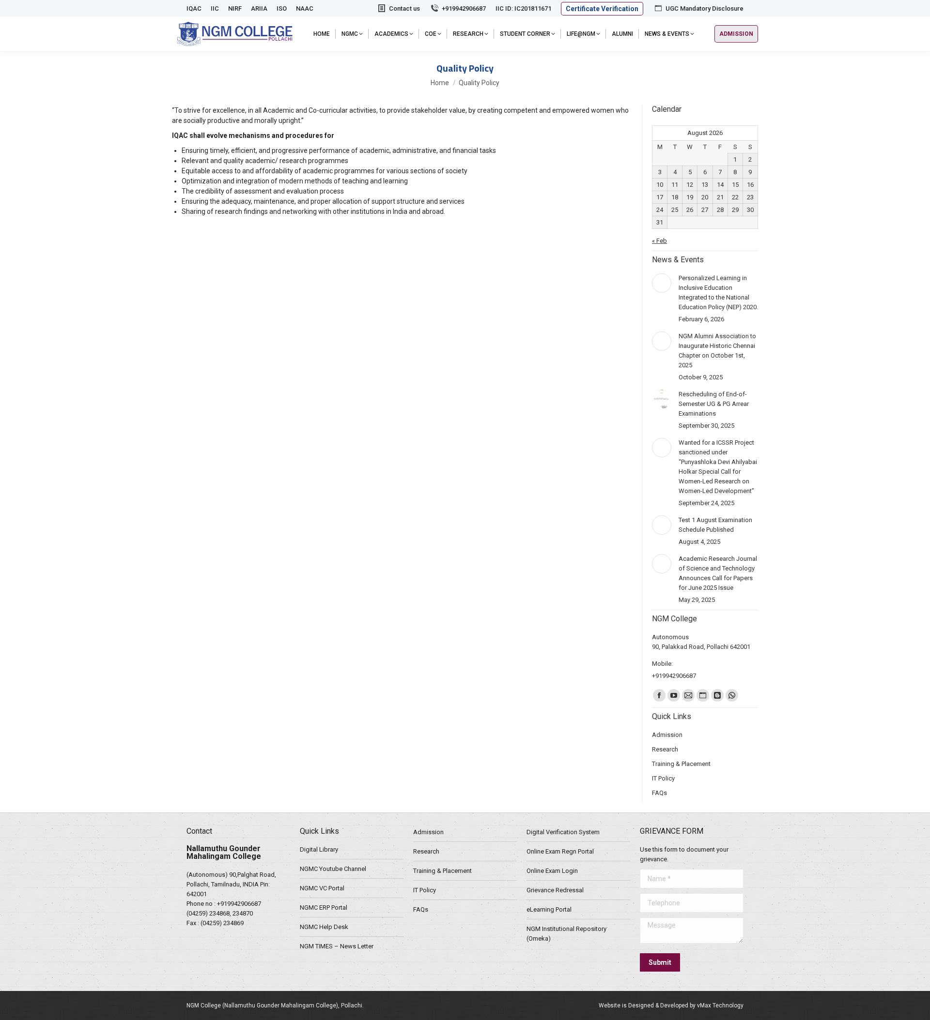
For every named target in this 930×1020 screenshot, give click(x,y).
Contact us (404, 8)
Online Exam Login (552, 870)
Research (426, 851)
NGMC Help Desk (324, 926)
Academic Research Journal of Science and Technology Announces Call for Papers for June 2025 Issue (718, 573)
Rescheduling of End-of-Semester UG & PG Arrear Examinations (714, 403)
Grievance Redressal (555, 890)
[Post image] (661, 283)
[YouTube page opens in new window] (673, 695)
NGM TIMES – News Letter (336, 946)
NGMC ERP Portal (323, 907)
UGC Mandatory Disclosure (705, 8)
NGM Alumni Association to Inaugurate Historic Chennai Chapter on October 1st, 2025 (717, 350)
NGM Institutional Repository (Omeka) (566, 933)
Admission (428, 832)
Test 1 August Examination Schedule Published (715, 524)
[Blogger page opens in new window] (717, 695)
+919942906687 (464, 8)
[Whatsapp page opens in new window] (732, 695)
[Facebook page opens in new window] (659, 695)
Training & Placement (442, 870)
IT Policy (424, 890)
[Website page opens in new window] (703, 695)
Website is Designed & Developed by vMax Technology (671, 1005)
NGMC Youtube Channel (333, 868)
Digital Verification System (563, 832)
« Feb (659, 240)
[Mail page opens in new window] (688, 695)
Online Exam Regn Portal (560, 851)
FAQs (420, 909)
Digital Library (319, 849)
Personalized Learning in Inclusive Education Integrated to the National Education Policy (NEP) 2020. (718, 292)
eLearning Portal (549, 909)
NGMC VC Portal (322, 888)
